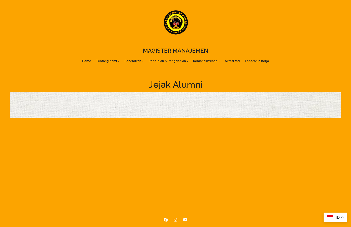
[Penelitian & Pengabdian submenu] (187, 61)
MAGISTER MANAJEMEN (175, 50)
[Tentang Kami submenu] (119, 61)
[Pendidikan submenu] (143, 61)
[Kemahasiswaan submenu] (219, 61)
